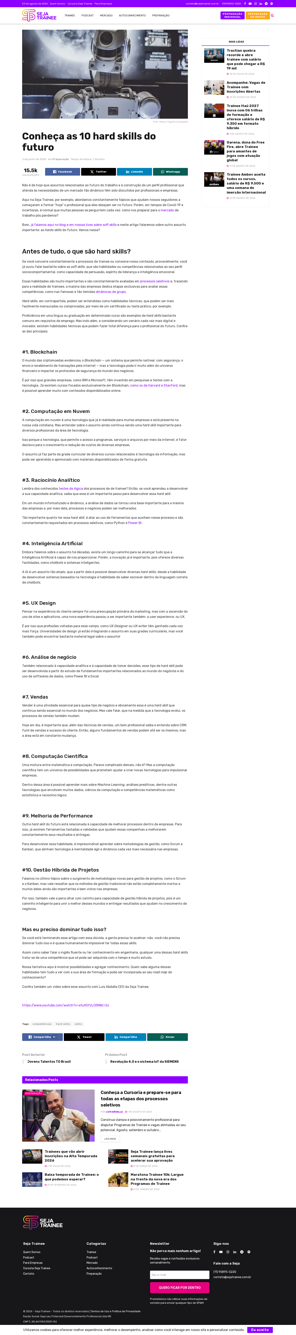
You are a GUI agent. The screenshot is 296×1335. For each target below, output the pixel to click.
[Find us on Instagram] (255, 3)
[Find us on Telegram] (266, 3)
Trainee (70, 15)
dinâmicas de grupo (111, 292)
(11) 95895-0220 (224, 1272)
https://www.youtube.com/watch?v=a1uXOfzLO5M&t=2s (65, 1005)
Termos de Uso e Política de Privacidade (116, 1311)
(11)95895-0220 (231, 3)
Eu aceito (260, 1330)
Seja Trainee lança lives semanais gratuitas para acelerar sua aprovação (153, 1156)
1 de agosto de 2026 (139, 1112)
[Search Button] (272, 15)
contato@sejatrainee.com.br (202, 3)
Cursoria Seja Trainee (80, 3)
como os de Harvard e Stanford (154, 385)
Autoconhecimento (132, 15)
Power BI (135, 523)
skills (78, 1024)
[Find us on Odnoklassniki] (271, 3)
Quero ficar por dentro (180, 1288)
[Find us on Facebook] (245, 3)
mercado (167, 210)
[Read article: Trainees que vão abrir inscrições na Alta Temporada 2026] (32, 1156)
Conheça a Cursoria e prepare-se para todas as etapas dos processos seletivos (141, 1099)
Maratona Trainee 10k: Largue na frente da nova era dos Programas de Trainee (157, 1179)
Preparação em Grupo (258, 15)
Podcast (88, 15)
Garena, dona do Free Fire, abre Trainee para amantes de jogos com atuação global (246, 151)
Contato (28, 1273)
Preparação (161, 15)
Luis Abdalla (114, 1112)
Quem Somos (57, 3)
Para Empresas (103, 3)
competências (42, 1024)
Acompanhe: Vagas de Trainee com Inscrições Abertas (246, 87)
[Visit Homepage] (37, 15)
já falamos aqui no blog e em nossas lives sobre (74, 225)
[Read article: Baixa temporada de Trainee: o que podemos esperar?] (32, 1179)
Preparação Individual (232, 15)
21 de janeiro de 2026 (145, 1189)
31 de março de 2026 (144, 1166)
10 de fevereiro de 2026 (61, 1185)
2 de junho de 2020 (34, 159)
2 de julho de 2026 (58, 1166)
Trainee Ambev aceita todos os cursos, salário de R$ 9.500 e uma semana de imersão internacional (246, 183)
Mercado (106, 15)
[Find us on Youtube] (250, 3)
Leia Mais (112, 1138)
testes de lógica (71, 488)
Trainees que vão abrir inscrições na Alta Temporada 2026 (71, 1156)
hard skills (63, 1024)
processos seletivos (155, 281)
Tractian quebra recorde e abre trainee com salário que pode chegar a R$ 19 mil (246, 59)
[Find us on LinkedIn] (261, 3)
